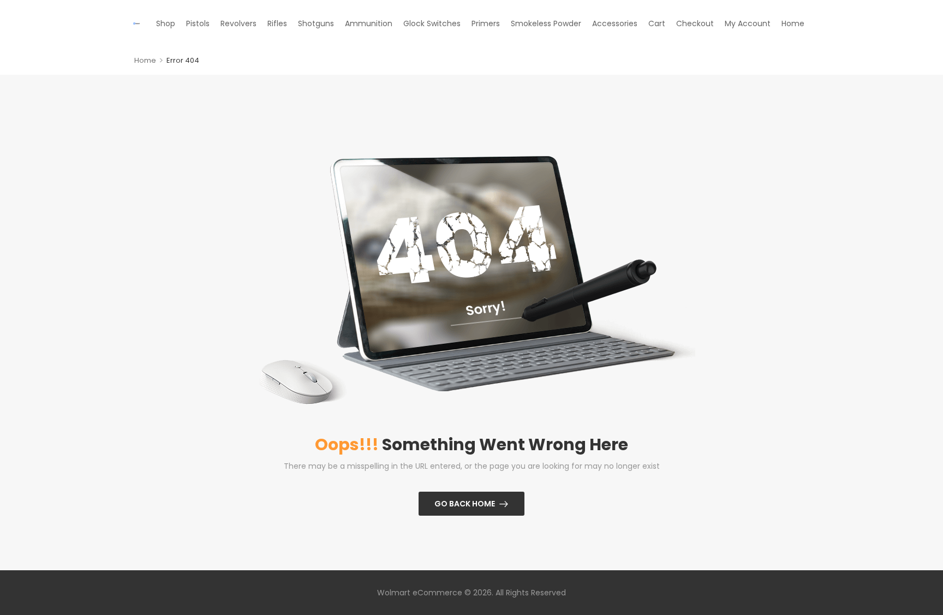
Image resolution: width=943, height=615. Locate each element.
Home (792, 23)
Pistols (198, 23)
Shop (165, 23)
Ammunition (368, 23)
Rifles (277, 23)
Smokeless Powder (546, 23)
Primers (486, 23)
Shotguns (316, 23)
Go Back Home (464, 503)
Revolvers (238, 23)
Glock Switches (432, 23)
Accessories (614, 23)
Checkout (695, 23)
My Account (748, 23)
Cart (656, 23)
